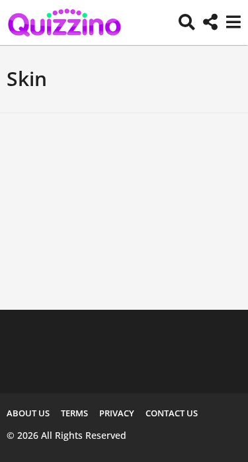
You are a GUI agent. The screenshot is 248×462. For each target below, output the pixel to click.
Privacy (116, 413)
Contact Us (171, 413)
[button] (187, 22)
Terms (74, 413)
